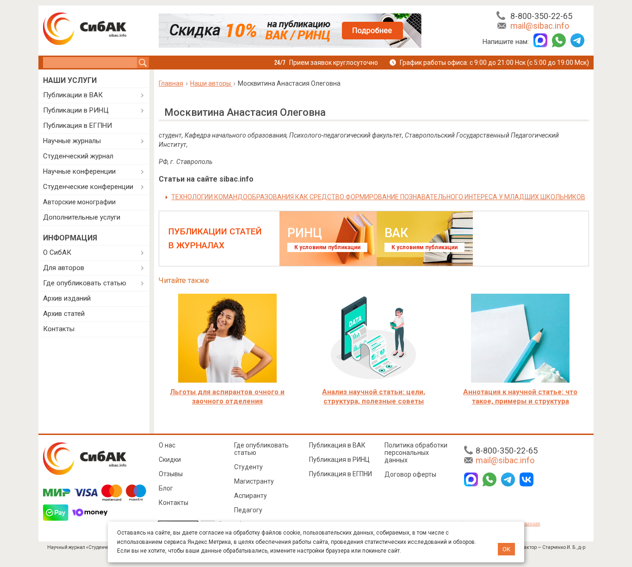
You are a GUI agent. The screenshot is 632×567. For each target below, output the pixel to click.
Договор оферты (410, 474)
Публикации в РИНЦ (76, 110)
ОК (506, 549)
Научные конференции (79, 171)
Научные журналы (72, 141)
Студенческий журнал (78, 156)
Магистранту (254, 481)
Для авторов (63, 268)
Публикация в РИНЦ (339, 459)
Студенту (248, 467)
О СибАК (57, 252)
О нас (167, 445)
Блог (166, 488)
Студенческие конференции (88, 187)
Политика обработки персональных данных (415, 452)
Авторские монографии (79, 202)
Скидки (170, 459)
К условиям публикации (327, 247)
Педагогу (248, 510)
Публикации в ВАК (73, 95)
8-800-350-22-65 (541, 16)
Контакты (58, 329)
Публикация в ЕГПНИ (77, 125)
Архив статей (64, 313)
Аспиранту (250, 495)
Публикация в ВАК (337, 445)
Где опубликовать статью (84, 283)
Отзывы (171, 474)
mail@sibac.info (539, 26)
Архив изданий (67, 298)
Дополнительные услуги (81, 217)
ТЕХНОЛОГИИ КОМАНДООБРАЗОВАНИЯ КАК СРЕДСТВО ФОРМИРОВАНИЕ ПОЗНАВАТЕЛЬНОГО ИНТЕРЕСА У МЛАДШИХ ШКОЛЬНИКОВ (378, 197)
